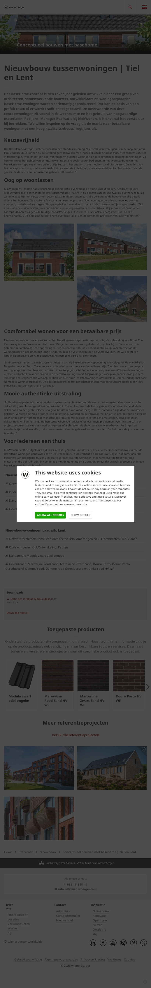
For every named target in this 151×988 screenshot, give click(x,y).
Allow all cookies (50, 515)
